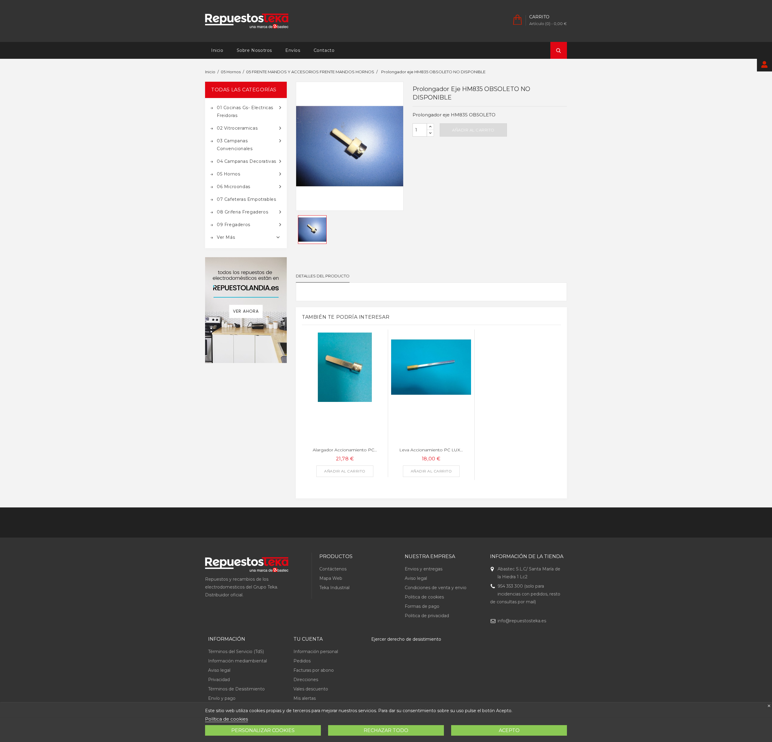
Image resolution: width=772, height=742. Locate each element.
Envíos (292, 50)
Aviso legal (416, 578)
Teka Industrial (334, 587)
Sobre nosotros (254, 50)
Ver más (226, 237)
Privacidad (219, 679)
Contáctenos (332, 569)
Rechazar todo (386, 730)
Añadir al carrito (473, 130)
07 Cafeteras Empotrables (246, 199)
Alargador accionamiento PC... (345, 450)
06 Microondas (233, 186)
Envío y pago (222, 698)
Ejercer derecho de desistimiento (406, 639)
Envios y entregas (423, 569)
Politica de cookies (424, 597)
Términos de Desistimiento (236, 689)
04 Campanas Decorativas (246, 161)
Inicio (217, 50)
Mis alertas (304, 698)
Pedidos (302, 661)
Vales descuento (310, 689)
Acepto (509, 730)
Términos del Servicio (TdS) (236, 651)
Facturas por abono (313, 670)
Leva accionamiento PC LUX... (431, 450)
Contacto (324, 50)
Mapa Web (330, 578)
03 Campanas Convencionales (234, 144)
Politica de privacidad (427, 615)
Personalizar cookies (263, 730)
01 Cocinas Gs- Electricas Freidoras (245, 111)
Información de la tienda (526, 556)
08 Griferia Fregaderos (242, 212)
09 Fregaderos (233, 224)
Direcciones (305, 679)
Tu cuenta (308, 639)
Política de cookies (226, 719)
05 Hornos (228, 174)
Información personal (315, 651)
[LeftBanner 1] (246, 310)
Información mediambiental (237, 661)
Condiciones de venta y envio (436, 587)
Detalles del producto (323, 275)
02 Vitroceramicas (237, 128)
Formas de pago (422, 606)
